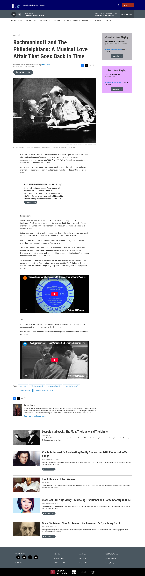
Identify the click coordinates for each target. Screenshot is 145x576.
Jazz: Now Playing (117, 70)
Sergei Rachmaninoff (71, 386)
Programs (44, 20)
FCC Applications (111, 558)
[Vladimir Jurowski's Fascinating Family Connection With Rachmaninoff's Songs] (26, 458)
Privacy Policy (110, 563)
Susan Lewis (45, 65)
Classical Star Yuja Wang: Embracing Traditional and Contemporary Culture (86, 500)
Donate (129, 5)
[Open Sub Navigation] (37, 20)
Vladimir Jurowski (37, 386)
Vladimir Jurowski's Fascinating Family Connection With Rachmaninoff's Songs (85, 454)
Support (98, 20)
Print (94, 65)
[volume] (19, 14)
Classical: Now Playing (117, 37)
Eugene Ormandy (25, 390)
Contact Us (83, 558)
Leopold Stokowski (54, 386)
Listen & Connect (71, 20)
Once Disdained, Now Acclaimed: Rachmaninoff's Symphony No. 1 (81, 523)
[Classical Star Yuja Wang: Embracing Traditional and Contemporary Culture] (26, 505)
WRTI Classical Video (60, 563)
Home (13, 20)
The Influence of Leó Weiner (58, 479)
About (108, 20)
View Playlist (117, 56)
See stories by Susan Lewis (35, 416)
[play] (13, 14)
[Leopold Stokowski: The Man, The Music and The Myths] (26, 437)
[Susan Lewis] (17, 410)
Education (86, 20)
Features (56, 20)
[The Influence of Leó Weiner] (26, 485)
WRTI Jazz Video (59, 558)
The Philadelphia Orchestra (44, 390)
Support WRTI (84, 563)
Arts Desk (16, 35)
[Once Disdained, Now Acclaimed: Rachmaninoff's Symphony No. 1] (26, 529)
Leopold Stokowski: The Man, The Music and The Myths (75, 431)
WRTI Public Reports (112, 554)
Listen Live (57, 554)
